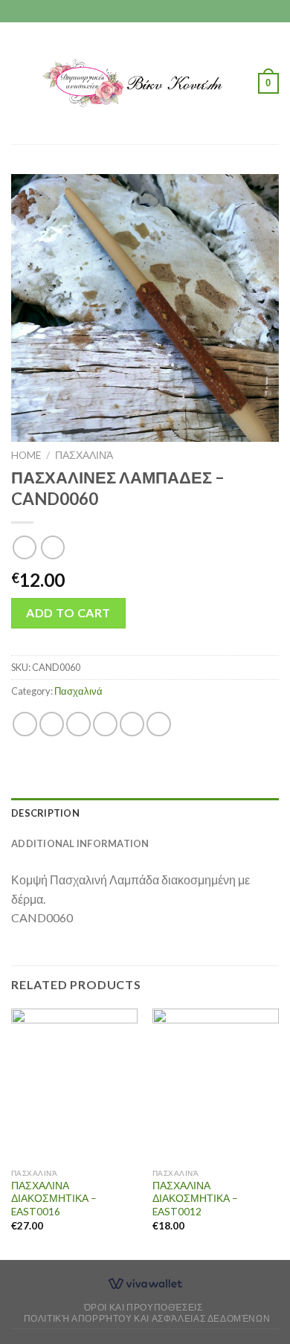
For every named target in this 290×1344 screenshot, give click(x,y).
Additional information (80, 843)
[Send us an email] (159, 11)
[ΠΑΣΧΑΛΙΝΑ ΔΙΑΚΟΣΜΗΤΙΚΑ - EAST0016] (74, 1084)
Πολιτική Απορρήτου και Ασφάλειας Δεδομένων (147, 1318)
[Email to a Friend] (105, 724)
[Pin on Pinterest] (132, 724)
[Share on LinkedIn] (158, 724)
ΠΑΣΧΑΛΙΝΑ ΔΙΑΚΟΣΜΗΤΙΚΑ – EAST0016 (54, 1199)
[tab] (145, 813)
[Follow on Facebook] (130, 11)
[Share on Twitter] (78, 724)
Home (26, 455)
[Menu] (20, 83)
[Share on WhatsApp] (25, 724)
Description (45, 813)
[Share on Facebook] (51, 724)
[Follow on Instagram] (145, 11)
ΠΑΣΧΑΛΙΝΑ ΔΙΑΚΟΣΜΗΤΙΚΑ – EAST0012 (195, 1199)
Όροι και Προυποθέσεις (143, 1307)
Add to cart (68, 612)
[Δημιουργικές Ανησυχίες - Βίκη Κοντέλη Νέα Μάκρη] (143, 83)
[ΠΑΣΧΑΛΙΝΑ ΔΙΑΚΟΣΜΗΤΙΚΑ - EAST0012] (215, 1084)
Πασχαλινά (84, 455)
